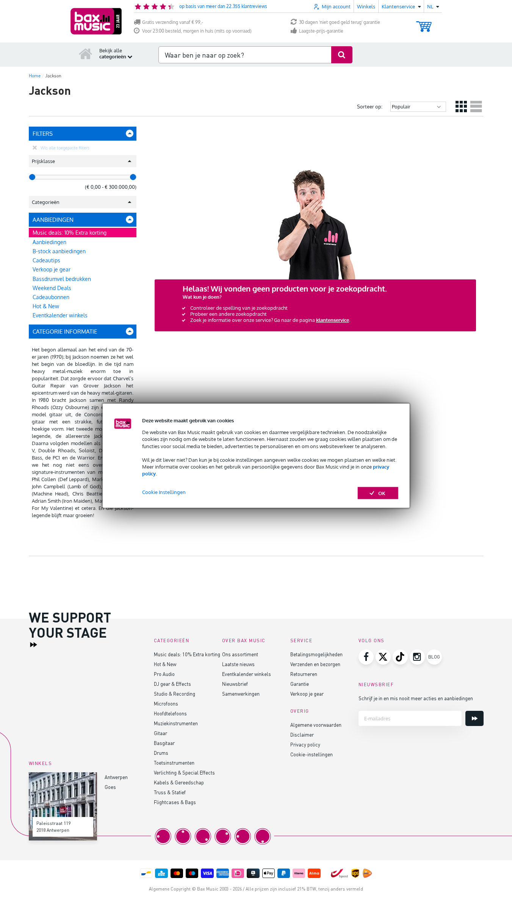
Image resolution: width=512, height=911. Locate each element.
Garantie (299, 684)
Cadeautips (46, 260)
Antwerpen (116, 777)
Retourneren (303, 674)
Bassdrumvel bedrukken (62, 279)
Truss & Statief (170, 792)
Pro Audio (164, 674)
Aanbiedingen (49, 242)
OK (381, 493)
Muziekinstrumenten (176, 723)
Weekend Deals (52, 288)
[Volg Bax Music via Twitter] (383, 657)
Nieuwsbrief (235, 684)
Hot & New (46, 306)
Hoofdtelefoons (170, 713)
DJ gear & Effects (172, 684)
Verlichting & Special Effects (184, 772)
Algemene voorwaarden (315, 724)
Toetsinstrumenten (174, 762)
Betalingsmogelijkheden (316, 654)
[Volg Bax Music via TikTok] (400, 657)
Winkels (366, 6)
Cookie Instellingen (164, 492)
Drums (161, 752)
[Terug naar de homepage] (85, 53)
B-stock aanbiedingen (59, 251)
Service (301, 640)
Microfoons (166, 703)
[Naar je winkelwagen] (423, 23)
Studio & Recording (174, 693)
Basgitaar (164, 743)
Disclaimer (302, 734)
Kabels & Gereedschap (179, 782)
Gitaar (160, 733)
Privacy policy (305, 744)
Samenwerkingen (241, 693)
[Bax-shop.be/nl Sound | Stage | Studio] (96, 21)
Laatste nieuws (238, 664)
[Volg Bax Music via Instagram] (417, 657)
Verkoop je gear (51, 269)
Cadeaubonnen (51, 297)
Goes (110, 787)
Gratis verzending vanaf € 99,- (172, 22)
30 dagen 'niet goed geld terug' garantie (339, 22)
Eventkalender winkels (60, 315)
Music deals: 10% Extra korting (69, 232)
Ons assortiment (240, 654)
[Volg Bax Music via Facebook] (366, 657)
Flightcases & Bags (175, 802)
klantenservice (332, 320)
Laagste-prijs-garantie (321, 31)
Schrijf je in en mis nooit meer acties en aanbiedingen (416, 698)
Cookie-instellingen (311, 754)
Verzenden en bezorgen (315, 664)
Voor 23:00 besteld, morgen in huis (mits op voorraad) (197, 31)
